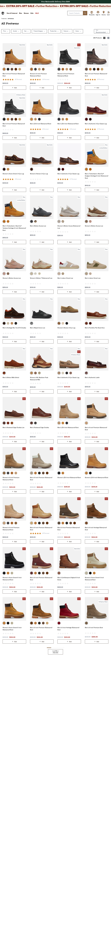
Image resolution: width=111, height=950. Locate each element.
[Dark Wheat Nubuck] (15, 69)
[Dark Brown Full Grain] (4, 423)
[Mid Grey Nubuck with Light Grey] (31, 473)
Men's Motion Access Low (38, 226)
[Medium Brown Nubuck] (11, 69)
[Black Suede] (15, 323)
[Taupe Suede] (35, 373)
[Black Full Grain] (39, 119)
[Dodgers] (86, 169)
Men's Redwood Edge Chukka (39, 427)
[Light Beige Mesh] (35, 221)
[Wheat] (4, 69)
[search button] (85, 13)
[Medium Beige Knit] (86, 221)
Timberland (3, 18)
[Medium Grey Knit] (31, 221)
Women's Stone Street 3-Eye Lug (13, 174)
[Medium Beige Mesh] (62, 221)
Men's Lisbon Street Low (65, 278)
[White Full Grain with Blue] (58, 273)
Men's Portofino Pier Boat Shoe (95, 328)
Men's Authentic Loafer (92, 377)
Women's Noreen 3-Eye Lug (39, 174)
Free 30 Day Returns (55, 2)
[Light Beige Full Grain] (8, 323)
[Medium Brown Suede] (86, 523)
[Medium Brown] (86, 423)
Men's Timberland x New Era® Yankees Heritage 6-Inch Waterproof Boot (14, 228)
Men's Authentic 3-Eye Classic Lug (96, 124)
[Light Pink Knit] (90, 221)
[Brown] (31, 169)
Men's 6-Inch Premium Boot (94, 627)
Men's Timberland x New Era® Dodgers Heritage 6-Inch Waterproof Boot (96, 176)
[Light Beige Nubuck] (35, 273)
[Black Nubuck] (35, 69)
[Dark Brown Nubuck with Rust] (4, 323)
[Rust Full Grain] (31, 373)
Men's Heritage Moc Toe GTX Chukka (14, 328)
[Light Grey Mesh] (58, 221)
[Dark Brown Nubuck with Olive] (58, 523)
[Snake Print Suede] (66, 323)
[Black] (8, 69)
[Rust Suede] (4, 373)
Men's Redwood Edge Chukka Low (13, 427)
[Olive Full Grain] (86, 623)
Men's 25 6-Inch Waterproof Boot (40, 124)
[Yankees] (90, 169)
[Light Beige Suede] (39, 373)
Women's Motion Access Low (94, 226)
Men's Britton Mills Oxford (11, 377)
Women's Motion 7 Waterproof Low (41, 278)
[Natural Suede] (35, 119)
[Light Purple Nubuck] (70, 373)
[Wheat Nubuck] (31, 69)
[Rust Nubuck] (8, 423)
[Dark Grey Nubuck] (66, 373)
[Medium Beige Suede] (43, 69)
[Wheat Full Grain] (11, 423)
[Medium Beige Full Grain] (19, 69)
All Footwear (11, 18)
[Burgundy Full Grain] (86, 119)
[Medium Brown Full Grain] (90, 119)
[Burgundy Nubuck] (31, 573)
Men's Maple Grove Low (37, 328)
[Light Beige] (31, 273)
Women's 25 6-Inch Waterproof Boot (69, 477)
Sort (97, 30)
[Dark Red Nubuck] (58, 623)
